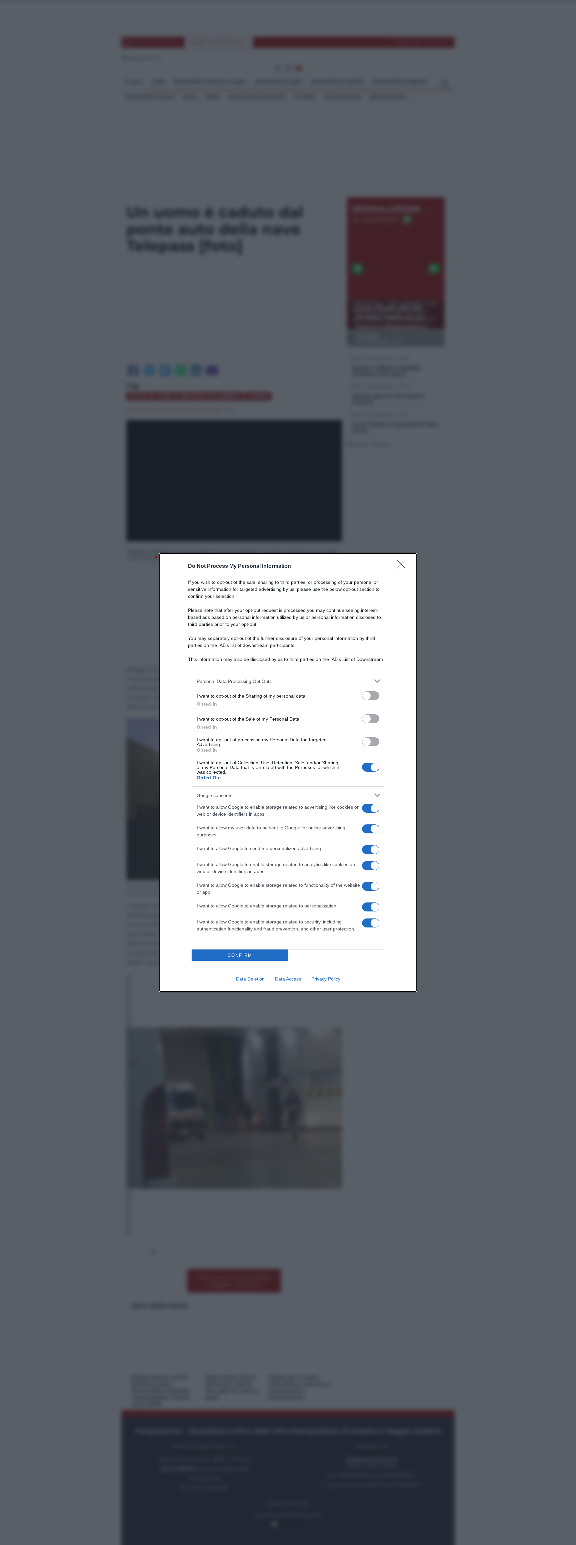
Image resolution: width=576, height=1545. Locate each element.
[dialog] (288, 772)
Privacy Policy (325, 979)
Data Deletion (250, 979)
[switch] (370, 695)
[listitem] (288, 681)
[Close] (403, 566)
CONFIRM (240, 955)
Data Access (288, 979)
